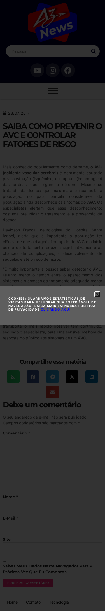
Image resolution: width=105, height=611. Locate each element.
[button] (97, 294)
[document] (52, 305)
